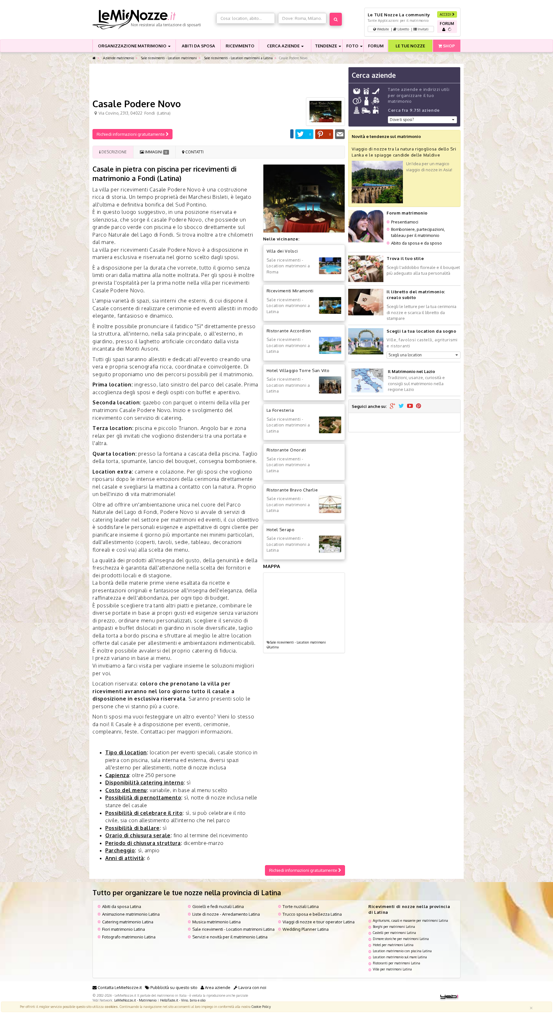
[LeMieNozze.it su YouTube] (410, 406)
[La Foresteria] (330, 425)
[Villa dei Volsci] (330, 266)
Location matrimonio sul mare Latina (400, 957)
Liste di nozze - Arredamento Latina (226, 914)
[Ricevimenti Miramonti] (330, 305)
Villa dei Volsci (282, 251)
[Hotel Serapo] (330, 544)
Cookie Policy (261, 1006)
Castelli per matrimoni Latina (394, 932)
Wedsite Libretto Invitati (402, 29)
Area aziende (217, 987)
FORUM (376, 45)
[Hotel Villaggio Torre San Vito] (330, 385)
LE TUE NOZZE (410, 45)
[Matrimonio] (152, 19)
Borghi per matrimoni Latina (394, 926)
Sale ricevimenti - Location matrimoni (168, 58)
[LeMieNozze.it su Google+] (392, 406)
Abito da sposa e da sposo (416, 243)
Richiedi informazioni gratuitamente (131, 134)
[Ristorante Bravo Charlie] (330, 504)
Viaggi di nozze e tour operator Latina (319, 921)
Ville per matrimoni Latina (392, 969)
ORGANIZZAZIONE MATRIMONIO (132, 45)
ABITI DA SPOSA (198, 45)
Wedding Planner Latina (306, 929)
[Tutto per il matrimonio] (94, 58)
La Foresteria (280, 410)
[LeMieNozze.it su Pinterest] (418, 406)
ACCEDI (446, 14)
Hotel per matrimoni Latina (393, 945)
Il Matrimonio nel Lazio (411, 371)
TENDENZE (326, 45)
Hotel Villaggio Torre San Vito (298, 370)
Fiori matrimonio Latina (123, 929)
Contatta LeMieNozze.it (119, 987)
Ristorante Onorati (286, 449)
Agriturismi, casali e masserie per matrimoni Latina (410, 920)
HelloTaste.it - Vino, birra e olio (182, 1000)
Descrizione (113, 152)
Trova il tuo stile (405, 258)
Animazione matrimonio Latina (131, 914)
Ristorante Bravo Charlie (292, 489)
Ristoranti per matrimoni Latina (396, 963)
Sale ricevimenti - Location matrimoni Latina (233, 929)
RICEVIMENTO (240, 45)
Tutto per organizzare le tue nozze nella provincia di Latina (186, 892)
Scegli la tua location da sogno (421, 331)
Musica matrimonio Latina (216, 921)
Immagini (155, 152)
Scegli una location (405, 355)
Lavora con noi (251, 987)
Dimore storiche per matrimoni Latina (401, 939)
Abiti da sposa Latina (121, 906)
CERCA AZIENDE (284, 45)
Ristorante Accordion (289, 330)
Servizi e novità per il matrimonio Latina (230, 936)
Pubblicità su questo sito (173, 987)
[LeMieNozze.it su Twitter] (401, 406)
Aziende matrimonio (118, 58)
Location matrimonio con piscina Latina (402, 951)
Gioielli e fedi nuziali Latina (218, 906)
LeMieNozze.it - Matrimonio (135, 1000)
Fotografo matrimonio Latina (129, 936)
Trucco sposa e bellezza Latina (312, 914)
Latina (274, 647)
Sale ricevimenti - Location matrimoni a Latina (238, 58)
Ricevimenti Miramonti (290, 290)
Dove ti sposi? (402, 119)
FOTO (352, 45)
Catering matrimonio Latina (127, 921)
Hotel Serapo (281, 529)
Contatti (194, 152)
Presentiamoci (404, 221)
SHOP (448, 45)
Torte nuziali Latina (301, 906)
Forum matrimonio (407, 212)
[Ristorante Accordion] (330, 345)
